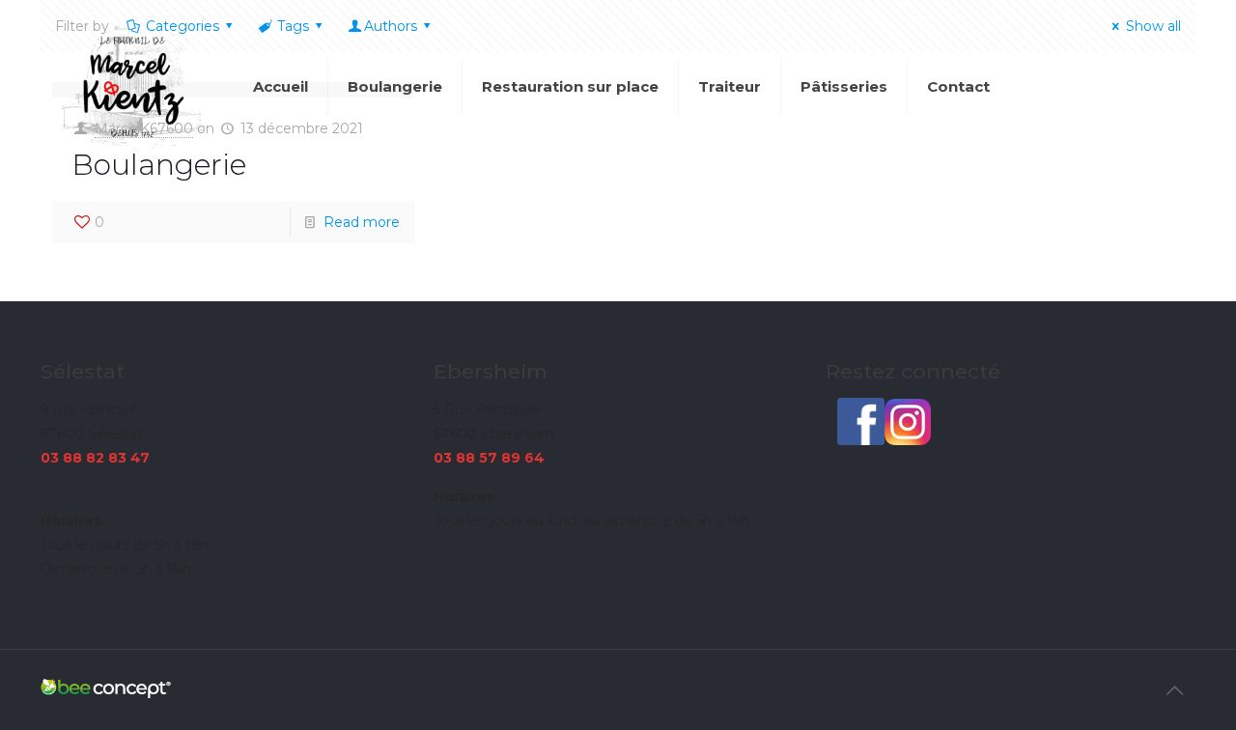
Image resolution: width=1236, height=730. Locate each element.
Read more (361, 222)
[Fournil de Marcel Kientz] (132, 87)
